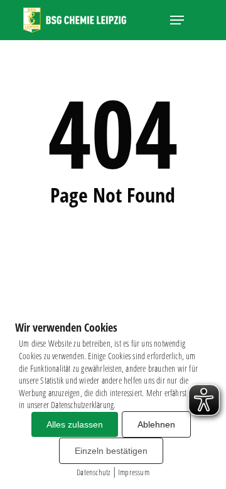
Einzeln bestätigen (111, 451)
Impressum (133, 472)
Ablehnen (156, 424)
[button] (177, 20)
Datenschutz (93, 472)
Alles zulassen (74, 424)
